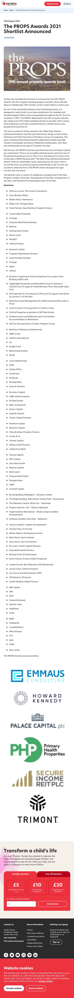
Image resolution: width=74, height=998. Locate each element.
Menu (68, 4)
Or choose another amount (18, 899)
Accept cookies (14, 988)
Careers (30, 930)
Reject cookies (36, 988)
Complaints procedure (35, 936)
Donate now (52, 4)
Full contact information (14, 941)
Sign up (56, 942)
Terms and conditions (35, 933)
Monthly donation (20, 874)
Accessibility (31, 940)
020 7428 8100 (10, 938)
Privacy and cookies (34, 946)
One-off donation (53, 874)
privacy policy (46, 981)
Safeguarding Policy (35, 943)
